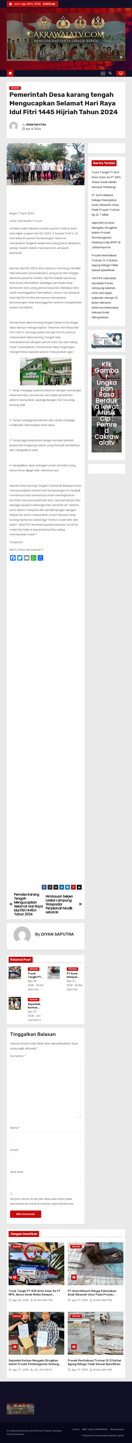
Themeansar (17, 1434)
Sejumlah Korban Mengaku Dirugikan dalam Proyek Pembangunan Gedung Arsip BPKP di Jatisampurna (34, 1364)
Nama (15, 1128)
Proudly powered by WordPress (25, 1430)
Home (76, 1429)
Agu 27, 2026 (80, 1300)
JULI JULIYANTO (43, 1369)
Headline (15, 88)
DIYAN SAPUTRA (36, 124)
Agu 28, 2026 (21, 1300)
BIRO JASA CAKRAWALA (95, 1429)
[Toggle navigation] (103, 73)
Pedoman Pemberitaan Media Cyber (103, 1435)
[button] (111, 73)
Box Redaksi (117, 1429)
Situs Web (16, 1172)
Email (14, 1150)
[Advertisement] (45, 723)
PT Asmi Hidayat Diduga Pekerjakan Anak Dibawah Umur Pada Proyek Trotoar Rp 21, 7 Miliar (106, 205)
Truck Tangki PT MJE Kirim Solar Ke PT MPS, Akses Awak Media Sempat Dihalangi (35, 1294)
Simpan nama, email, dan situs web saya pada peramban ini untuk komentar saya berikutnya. (42, 1201)
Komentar (18, 1056)
